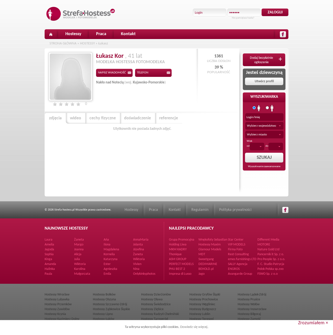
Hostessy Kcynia (55, 314)
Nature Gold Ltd (268, 249)
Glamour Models (209, 249)
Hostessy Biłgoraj (249, 314)
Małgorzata (82, 274)
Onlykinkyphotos (144, 274)
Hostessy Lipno (103, 314)
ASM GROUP (177, 259)
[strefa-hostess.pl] (81, 13)
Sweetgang (206, 259)
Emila (107, 274)
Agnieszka (110, 269)
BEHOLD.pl (206, 269)
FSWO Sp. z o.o (267, 274)
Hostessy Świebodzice (156, 304)
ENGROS (234, 269)
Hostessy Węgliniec (202, 304)
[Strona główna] (50, 34)
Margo (78, 244)
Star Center (236, 240)
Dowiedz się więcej (193, 327)
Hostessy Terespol (201, 319)
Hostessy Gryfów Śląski (204, 294)
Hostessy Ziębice (152, 309)
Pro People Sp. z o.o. (271, 259)
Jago (201, 274)
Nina (136, 269)
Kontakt (128, 34)
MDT (201, 254)
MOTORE (263, 244)
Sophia (49, 254)
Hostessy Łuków (103, 319)
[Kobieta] (259, 108)
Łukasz (103, 43)
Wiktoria (139, 259)
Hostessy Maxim (209, 244)
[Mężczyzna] (272, 108)
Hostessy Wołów (249, 304)
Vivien (137, 264)
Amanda (50, 264)
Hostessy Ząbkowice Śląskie (111, 309)
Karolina (79, 269)
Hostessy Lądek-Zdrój (252, 294)
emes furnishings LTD (242, 259)
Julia (77, 259)
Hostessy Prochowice (203, 299)
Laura (48, 240)
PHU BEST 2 (177, 269)
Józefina (138, 249)
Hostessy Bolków (104, 294)
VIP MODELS (236, 244)
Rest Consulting (238, 254)
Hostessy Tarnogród (154, 319)
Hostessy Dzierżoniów (156, 294)
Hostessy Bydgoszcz (202, 309)
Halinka (50, 269)
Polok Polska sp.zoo (270, 269)
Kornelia (109, 254)
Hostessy (73, 34)
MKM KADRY (178, 249)
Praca (101, 34)
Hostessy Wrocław (57, 294)
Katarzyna (111, 259)
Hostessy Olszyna (104, 299)
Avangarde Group (240, 274)
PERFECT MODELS (181, 264)
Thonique (175, 254)
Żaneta (79, 240)
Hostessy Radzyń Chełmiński (160, 314)
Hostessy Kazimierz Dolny (62, 319)
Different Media (268, 240)
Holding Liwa (177, 244)
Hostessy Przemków (58, 304)
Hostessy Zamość (249, 319)
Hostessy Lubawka (57, 299)
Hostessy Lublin (199, 314)
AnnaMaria (140, 240)
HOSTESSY (87, 43)
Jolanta (138, 244)
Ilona (107, 244)
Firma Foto (235, 249)
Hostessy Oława (152, 299)
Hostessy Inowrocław (252, 309)
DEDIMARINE (207, 264)
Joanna (79, 249)
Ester (107, 264)
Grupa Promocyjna (181, 240)
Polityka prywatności (235, 210)
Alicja (77, 254)
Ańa (106, 240)
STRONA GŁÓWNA (63, 43)
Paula (48, 274)
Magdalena (111, 249)
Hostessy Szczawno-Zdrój (110, 304)
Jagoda (49, 249)
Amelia (49, 244)
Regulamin (199, 210)
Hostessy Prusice (249, 299)
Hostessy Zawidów (57, 309)
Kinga (48, 259)
